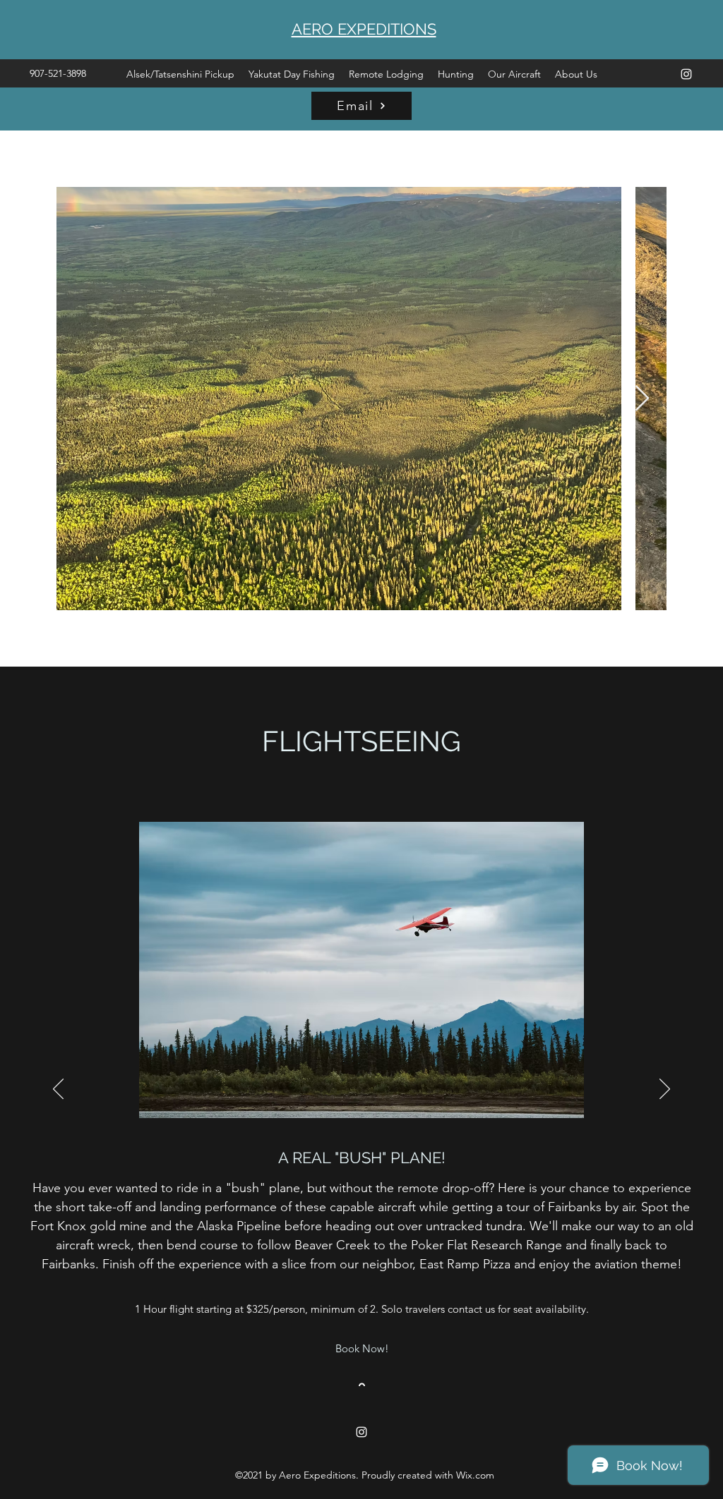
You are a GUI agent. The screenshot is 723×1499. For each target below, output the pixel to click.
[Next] (664, 1090)
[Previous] (58, 1090)
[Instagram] (686, 74)
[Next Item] (642, 399)
